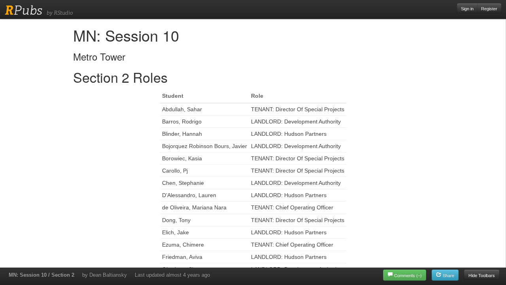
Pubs (23, 10)
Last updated (172, 275)
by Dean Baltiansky (104, 275)
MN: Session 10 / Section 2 (41, 275)
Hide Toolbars (481, 275)
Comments (408, 275)
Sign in (467, 8)
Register (489, 8)
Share (448, 275)
